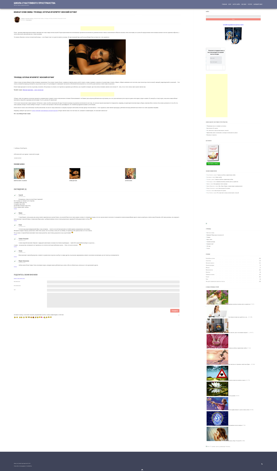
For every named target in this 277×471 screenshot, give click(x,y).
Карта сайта (236, 4)
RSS (262, 464)
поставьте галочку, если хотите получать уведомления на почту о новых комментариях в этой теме (39, 314)
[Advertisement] (97, 28)
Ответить (15, 208)
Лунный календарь (211, 241)
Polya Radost (29, 20)
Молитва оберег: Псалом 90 (20, 180)
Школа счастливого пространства (34, 3)
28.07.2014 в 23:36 (22, 214)
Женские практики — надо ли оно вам (33, 89)
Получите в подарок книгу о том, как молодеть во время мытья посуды (216, 52)
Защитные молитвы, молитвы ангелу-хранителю (227, 181)
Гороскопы (208, 260)
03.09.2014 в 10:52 (22, 262)
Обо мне (243, 4)
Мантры (207, 267)
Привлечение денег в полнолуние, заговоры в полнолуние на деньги (222, 132)
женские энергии (17, 158)
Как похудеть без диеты (212, 128)
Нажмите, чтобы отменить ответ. (19, 278)
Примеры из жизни (210, 274)
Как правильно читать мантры (220, 183)
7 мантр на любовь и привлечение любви (226, 175)
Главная (224, 4)
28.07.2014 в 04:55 (22, 196)
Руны (207, 279)
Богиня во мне (128, 180)
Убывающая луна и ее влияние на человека (216, 126)
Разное (207, 276)
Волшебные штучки (210, 258)
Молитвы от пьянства (212, 134)
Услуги (250, 4)
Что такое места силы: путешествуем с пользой (217, 130)
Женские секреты (29, 18)
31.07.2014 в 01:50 (22, 226)
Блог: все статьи (210, 232)
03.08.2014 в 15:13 (22, 240)
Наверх (142, 470)
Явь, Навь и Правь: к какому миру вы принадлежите (231, 186)
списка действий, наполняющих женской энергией (45, 110)
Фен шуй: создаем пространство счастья (215, 281)
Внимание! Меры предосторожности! (215, 235)
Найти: (207, 11)
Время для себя (73, 180)
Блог (229, 4)
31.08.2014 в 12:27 (22, 252)
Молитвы (208, 272)
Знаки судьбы (219, 177)
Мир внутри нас (209, 270)
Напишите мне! (257, 4)
